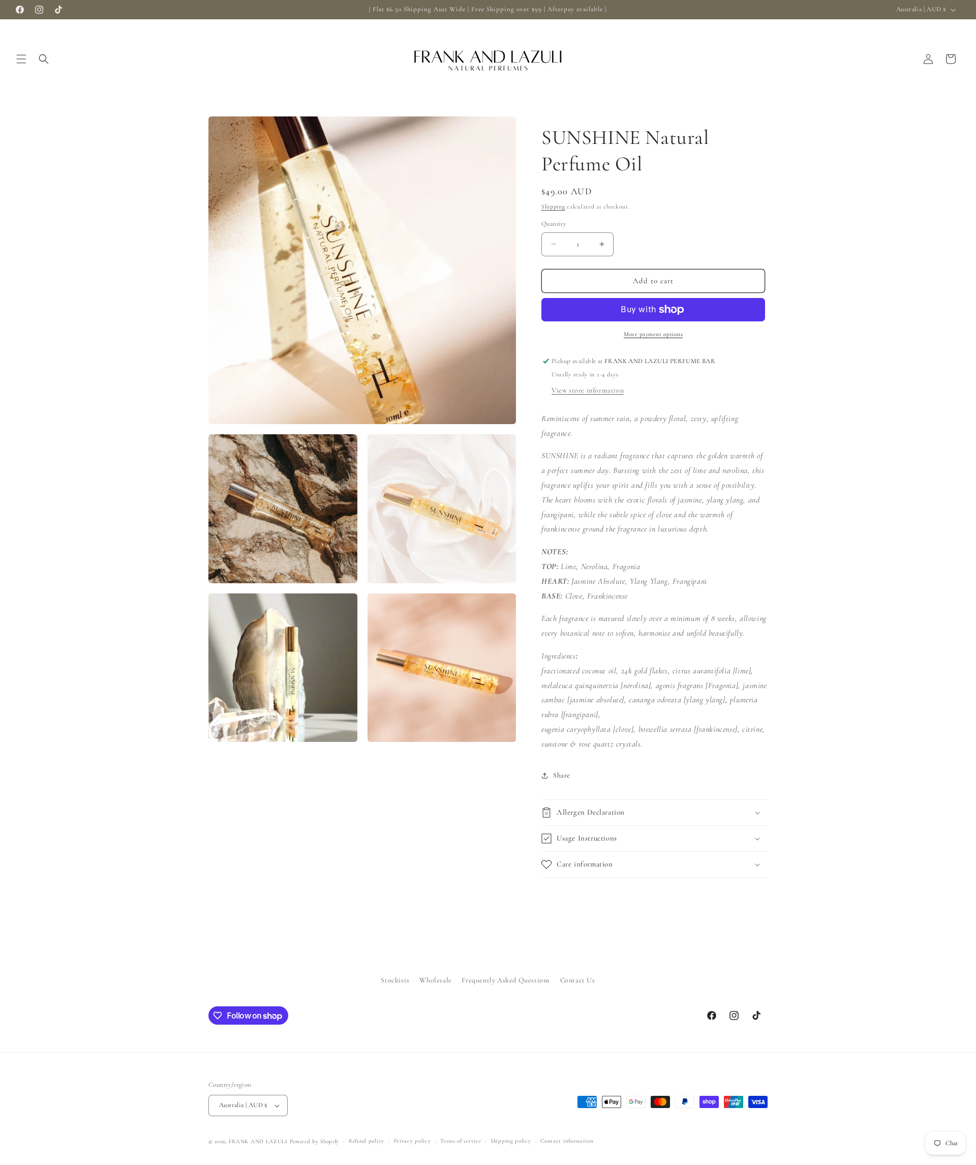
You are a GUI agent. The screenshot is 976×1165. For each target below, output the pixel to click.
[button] (21, 59)
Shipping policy (511, 1141)
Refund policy (366, 1141)
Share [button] (561, 775)
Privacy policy (412, 1141)
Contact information (566, 1141)
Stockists (395, 980)
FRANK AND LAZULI (258, 1141)
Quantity (553, 224)
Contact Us (577, 980)
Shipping (553, 206)
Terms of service (460, 1141)
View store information (588, 390)
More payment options (653, 334)
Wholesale (435, 980)
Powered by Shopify (315, 1141)
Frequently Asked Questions (506, 980)
